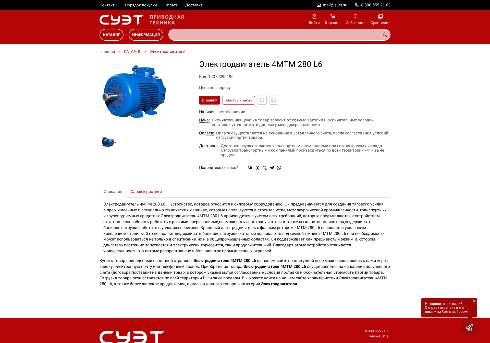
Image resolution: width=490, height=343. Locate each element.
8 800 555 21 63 (375, 5)
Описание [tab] (113, 191)
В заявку (209, 100)
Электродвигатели (168, 51)
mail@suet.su (335, 5)
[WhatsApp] (279, 168)
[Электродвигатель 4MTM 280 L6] (145, 94)
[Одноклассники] (257, 168)
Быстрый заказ (239, 100)
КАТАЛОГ (111, 34)
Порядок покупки (141, 5)
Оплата (171, 5)
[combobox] (279, 35)
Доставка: (209, 146)
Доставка (194, 5)
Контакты (108, 5)
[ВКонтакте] (250, 168)
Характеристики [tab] (146, 191)
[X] (265, 168)
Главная (107, 51)
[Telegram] (272, 168)
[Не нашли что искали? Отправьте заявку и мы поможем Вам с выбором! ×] (469, 327)
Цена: (204, 120)
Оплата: (206, 133)
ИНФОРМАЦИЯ (146, 34)
